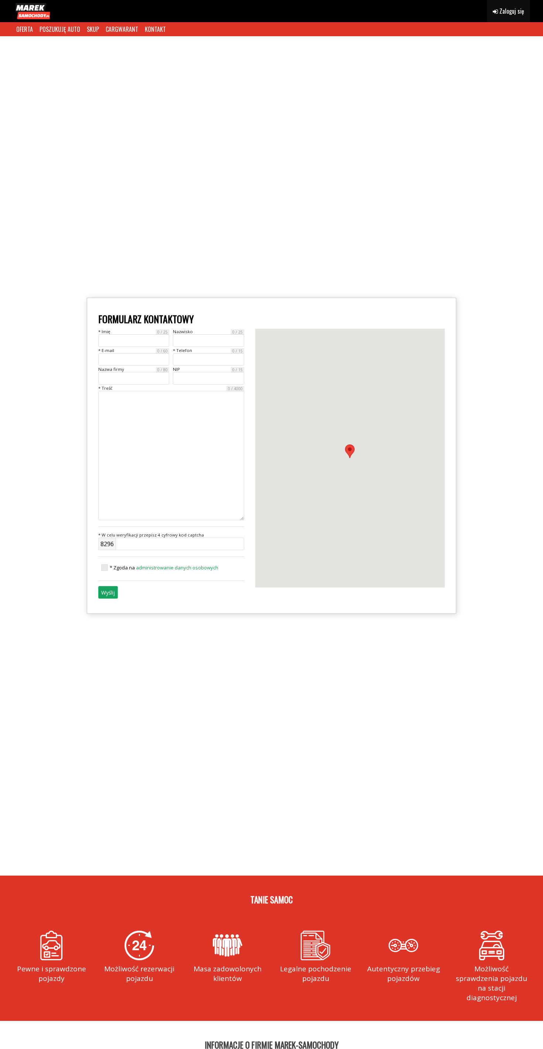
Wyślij (108, 592)
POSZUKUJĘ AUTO (60, 29)
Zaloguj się (511, 11)
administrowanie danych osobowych (177, 567)
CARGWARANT (122, 29)
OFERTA (24, 29)
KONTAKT (155, 29)
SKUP (93, 29)
